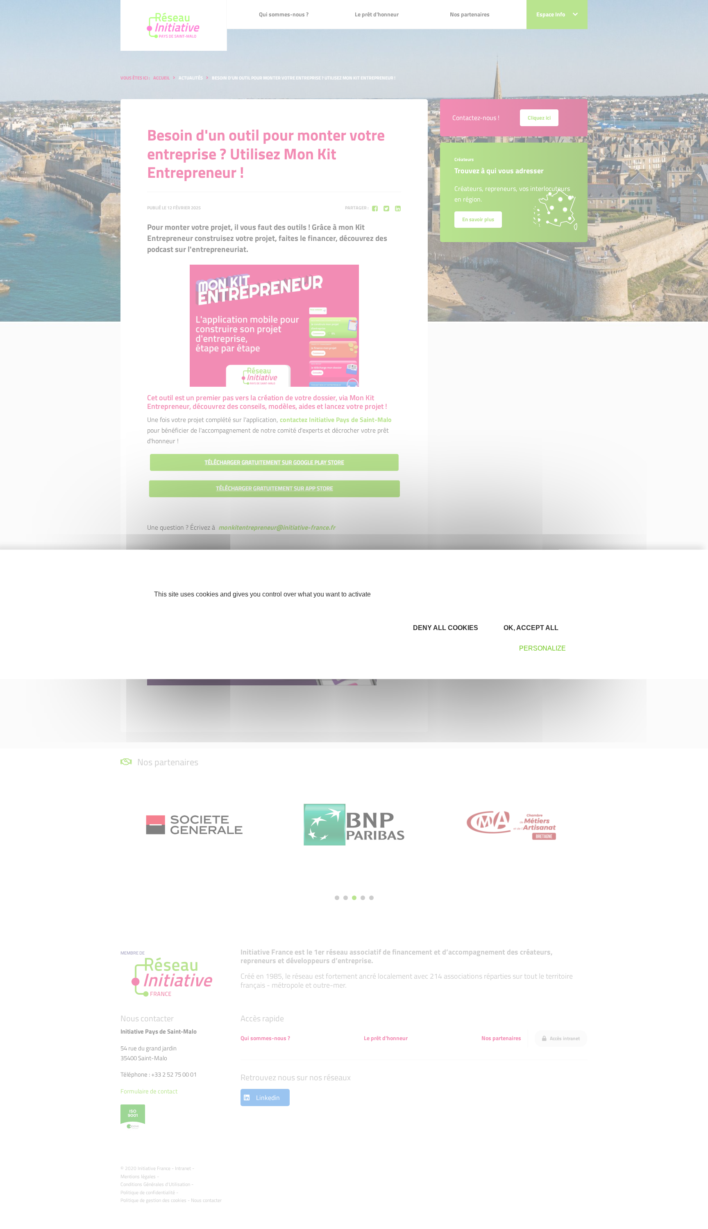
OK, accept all (530, 627)
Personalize (542, 648)
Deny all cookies (444, 627)
